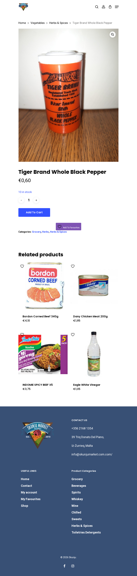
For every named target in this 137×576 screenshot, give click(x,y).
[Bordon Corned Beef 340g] (43, 286)
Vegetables (38, 23)
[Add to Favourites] (22, 265)
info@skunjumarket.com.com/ (92, 454)
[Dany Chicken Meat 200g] (93, 286)
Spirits (76, 492)
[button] (113, 35)
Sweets (77, 519)
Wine (75, 505)
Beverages (79, 485)
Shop (24, 505)
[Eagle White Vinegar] (93, 354)
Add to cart (34, 212)
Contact (26, 485)
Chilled (76, 512)
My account (29, 492)
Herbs (45, 231)
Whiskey (77, 499)
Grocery (36, 231)
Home (22, 23)
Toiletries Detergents (86, 532)
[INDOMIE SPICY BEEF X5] (43, 354)
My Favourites (30, 499)
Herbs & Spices (58, 23)
